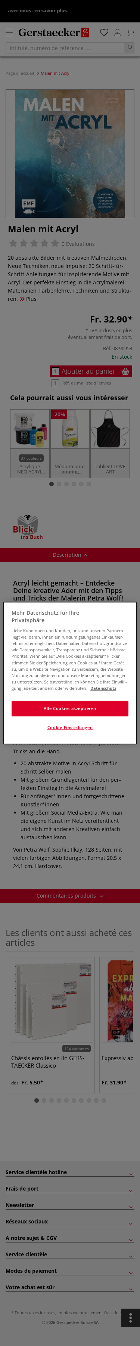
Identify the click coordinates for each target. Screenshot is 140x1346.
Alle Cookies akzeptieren (70, 708)
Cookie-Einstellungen (70, 727)
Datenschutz (103, 688)
